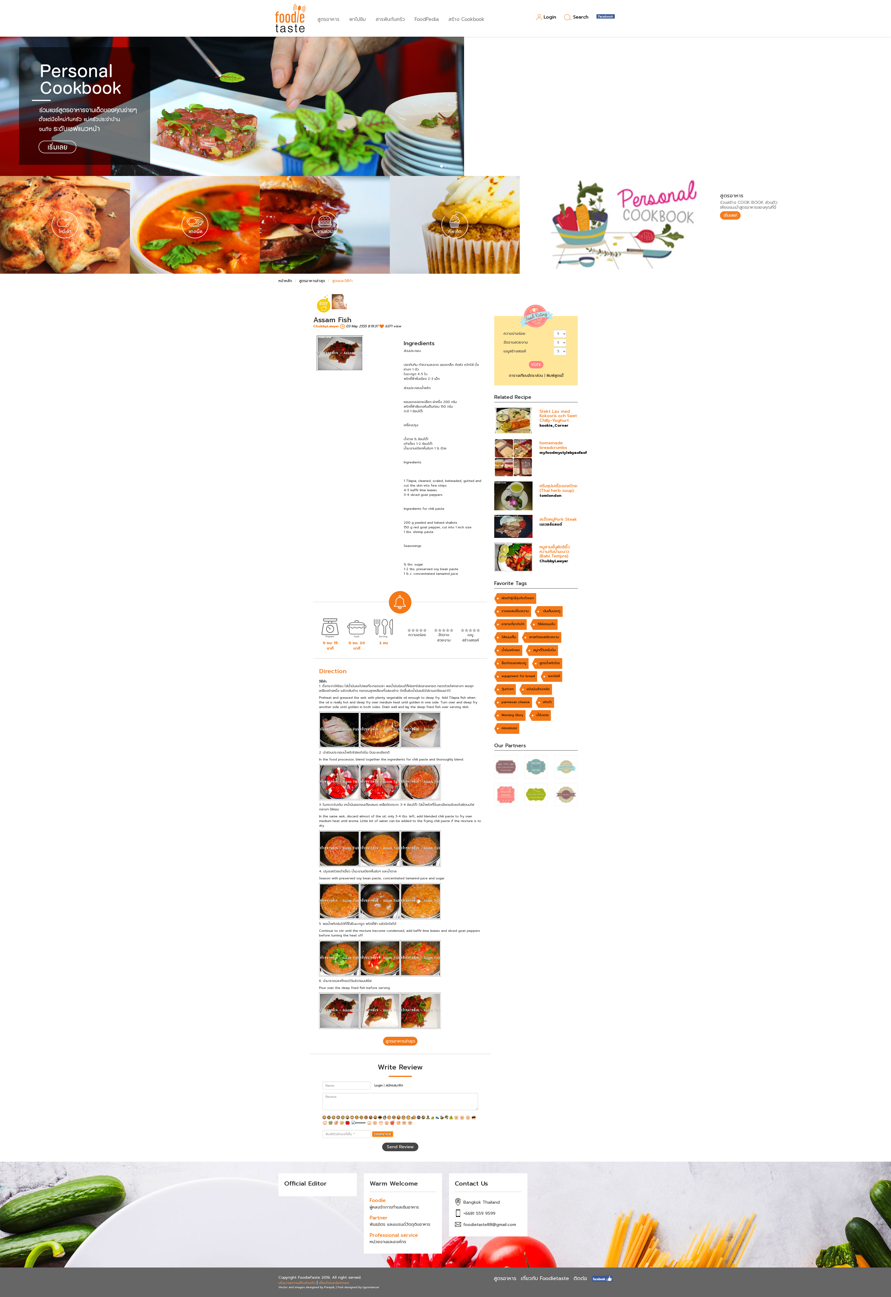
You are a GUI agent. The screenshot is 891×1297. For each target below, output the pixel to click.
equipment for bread (518, 676)
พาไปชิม (357, 19)
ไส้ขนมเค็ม (509, 637)
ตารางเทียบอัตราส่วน (526, 375)
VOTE (536, 364)
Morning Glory (512, 715)
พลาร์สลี (554, 676)
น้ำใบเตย (542, 715)
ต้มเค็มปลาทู (551, 611)
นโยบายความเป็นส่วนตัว (296, 1282)
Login (550, 17)
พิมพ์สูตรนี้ (554, 375)
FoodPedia (427, 19)
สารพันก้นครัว (390, 19)
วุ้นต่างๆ (507, 689)
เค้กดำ (547, 702)
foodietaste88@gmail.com (489, 1224)
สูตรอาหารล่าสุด (312, 281)
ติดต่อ (580, 1278)
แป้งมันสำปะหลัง (538, 689)
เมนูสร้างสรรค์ (515, 351)
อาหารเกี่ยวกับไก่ (513, 624)
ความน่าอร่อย (514, 333)
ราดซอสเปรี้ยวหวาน (515, 611)
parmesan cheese (516, 702)
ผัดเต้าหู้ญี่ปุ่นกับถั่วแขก (518, 598)
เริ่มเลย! (730, 215)
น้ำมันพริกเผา (511, 650)
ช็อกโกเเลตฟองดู (514, 663)
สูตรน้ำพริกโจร (549, 663)
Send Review (400, 1147)
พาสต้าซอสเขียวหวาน (544, 637)
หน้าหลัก (285, 281)
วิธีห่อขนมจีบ (546, 624)
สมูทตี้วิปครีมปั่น (544, 650)
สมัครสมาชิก (394, 1085)
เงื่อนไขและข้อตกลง (334, 1282)
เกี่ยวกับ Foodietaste (545, 1278)
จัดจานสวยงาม (516, 342)
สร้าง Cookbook (466, 19)
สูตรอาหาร (328, 19)
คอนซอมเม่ (509, 728)
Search (580, 17)
